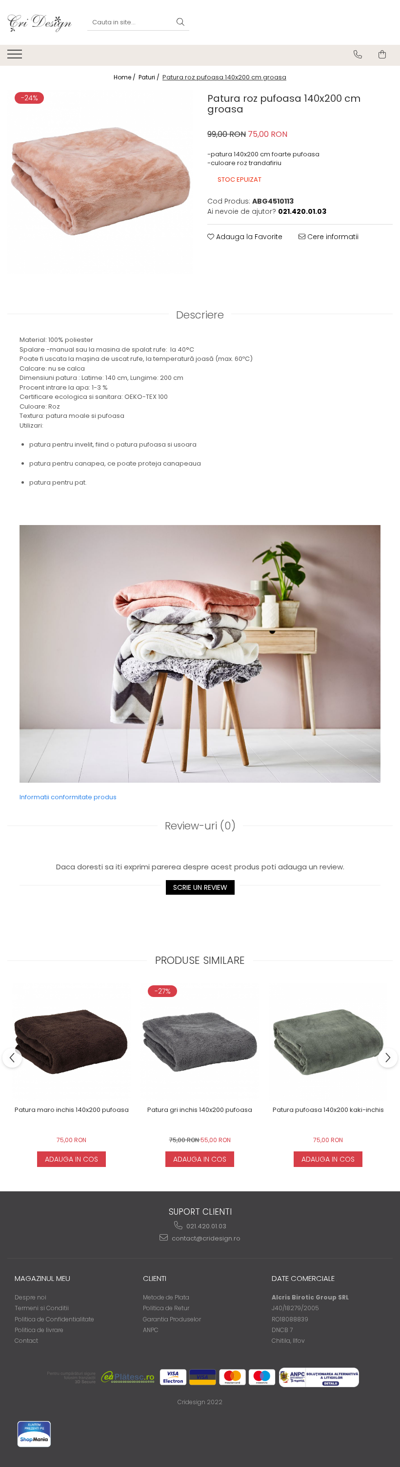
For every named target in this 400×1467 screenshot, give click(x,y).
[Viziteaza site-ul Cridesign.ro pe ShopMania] (34, 1434)
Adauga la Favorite (248, 237)
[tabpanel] (100, 182)
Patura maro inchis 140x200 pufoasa (72, 1110)
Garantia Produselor (172, 1319)
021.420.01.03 (205, 1226)
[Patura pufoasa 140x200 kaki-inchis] (328, 1042)
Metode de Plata (166, 1297)
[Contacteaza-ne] (358, 54)
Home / (125, 77)
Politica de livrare (39, 1330)
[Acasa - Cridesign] (40, 22)
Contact (26, 1340)
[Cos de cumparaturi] (382, 54)
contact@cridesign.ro (205, 1238)
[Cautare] (180, 23)
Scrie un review (200, 887)
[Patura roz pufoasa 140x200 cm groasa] (100, 182)
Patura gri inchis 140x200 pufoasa (199, 1110)
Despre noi (30, 1297)
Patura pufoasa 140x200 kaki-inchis (328, 1110)
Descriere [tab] (200, 315)
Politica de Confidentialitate (54, 1319)
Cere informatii (332, 237)
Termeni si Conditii (42, 1308)
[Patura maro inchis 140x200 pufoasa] (71, 1042)
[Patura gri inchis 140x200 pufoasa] (199, 1042)
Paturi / (150, 77)
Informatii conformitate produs (68, 797)
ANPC (151, 1330)
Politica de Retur (166, 1308)
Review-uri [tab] (200, 826)
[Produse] (15, 57)
